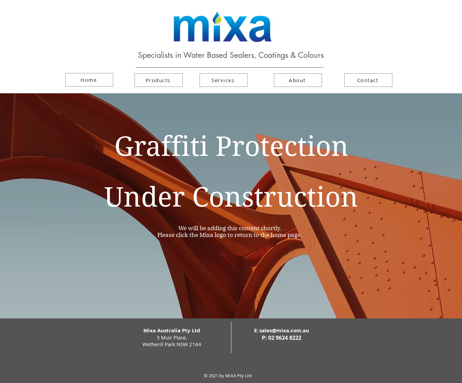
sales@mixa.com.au (284, 330)
